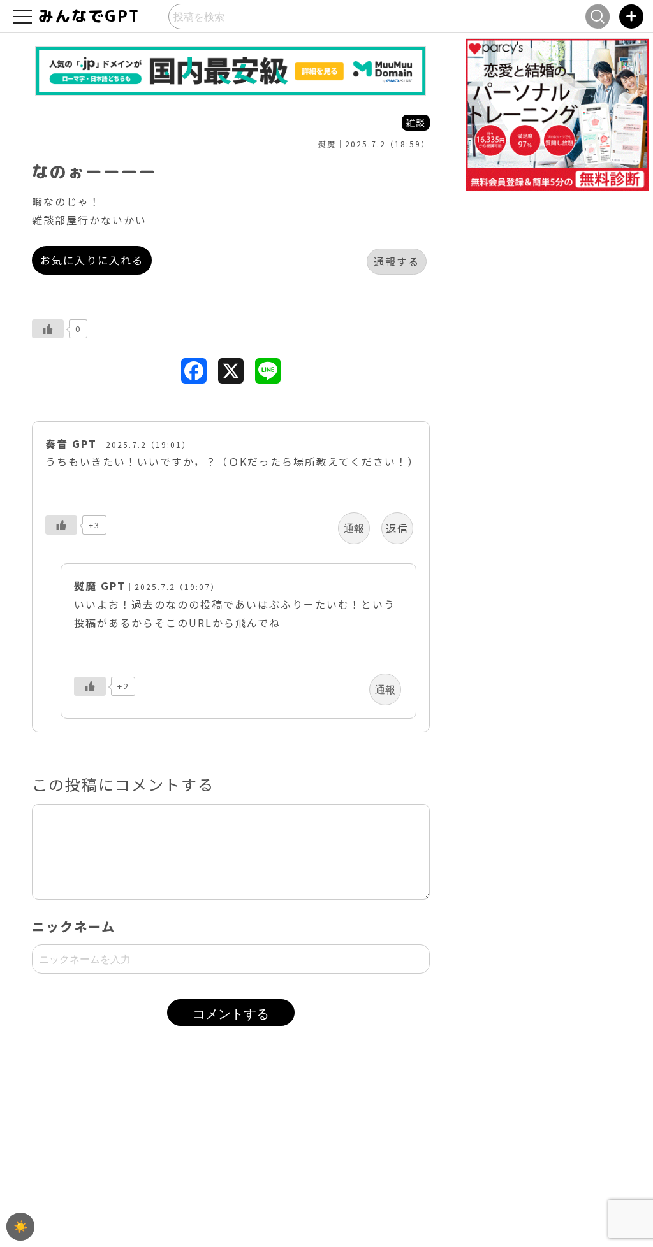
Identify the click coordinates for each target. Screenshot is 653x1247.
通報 (354, 528)
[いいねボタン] (48, 328)
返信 (397, 528)
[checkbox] (20, 1227)
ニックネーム (73, 926)
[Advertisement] (231, 1153)
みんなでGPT (101, 15)
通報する (397, 261)
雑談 (416, 122)
